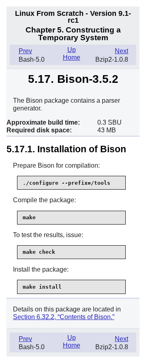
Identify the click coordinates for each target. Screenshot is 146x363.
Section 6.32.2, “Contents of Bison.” (63, 316)
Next (121, 51)
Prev (25, 51)
